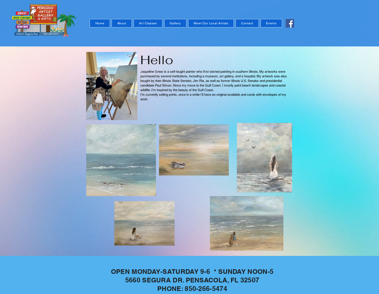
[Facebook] (290, 23)
